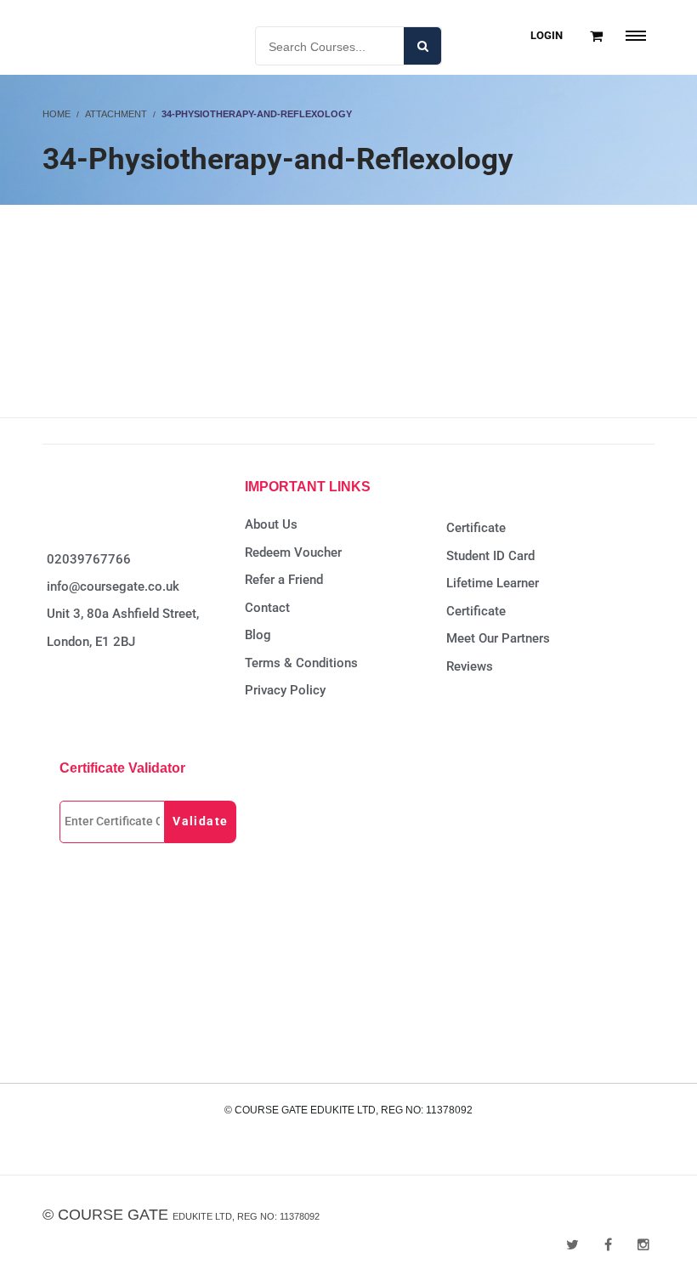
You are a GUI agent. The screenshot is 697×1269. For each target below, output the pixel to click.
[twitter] (572, 1245)
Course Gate (113, 1214)
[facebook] (608, 1245)
